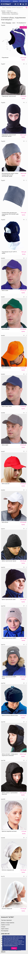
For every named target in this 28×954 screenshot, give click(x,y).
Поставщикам (4, 930)
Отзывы (3, 926)
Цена (13, 22)
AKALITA (3, 951)
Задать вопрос (5, 928)
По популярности (21, 22)
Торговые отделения (6, 920)
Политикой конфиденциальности (10, 945)
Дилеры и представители (7, 922)
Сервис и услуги (5, 924)
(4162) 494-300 (23, 1)
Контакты (15, 1)
